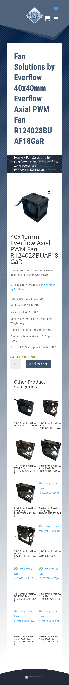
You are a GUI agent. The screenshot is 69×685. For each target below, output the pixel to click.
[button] (49, 193)
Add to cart (38, 363)
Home (18, 157)
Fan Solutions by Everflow (34, 66)
